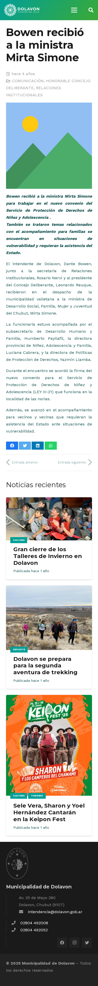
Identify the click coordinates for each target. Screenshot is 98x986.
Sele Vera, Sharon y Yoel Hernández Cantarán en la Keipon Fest (49, 812)
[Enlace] (21, 10)
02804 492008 (34, 922)
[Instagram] (74, 943)
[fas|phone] (15, 923)
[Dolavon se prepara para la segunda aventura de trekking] (49, 589)
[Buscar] (90, 10)
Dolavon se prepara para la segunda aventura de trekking (45, 665)
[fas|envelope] (23, 911)
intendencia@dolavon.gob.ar (55, 911)
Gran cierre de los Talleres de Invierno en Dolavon (47, 556)
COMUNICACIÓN (28, 80)
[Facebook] (62, 943)
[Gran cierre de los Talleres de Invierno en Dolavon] (49, 500)
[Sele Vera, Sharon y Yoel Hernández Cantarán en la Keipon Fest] (49, 698)
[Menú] (74, 10)
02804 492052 (34, 930)
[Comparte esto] (12, 446)
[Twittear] (25, 446)
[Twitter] (87, 943)
